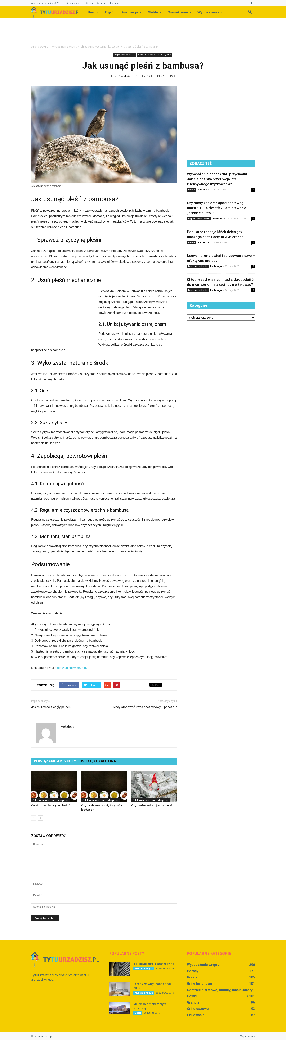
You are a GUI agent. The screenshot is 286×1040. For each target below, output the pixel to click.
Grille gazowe (198, 1009)
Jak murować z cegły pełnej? (51, 707)
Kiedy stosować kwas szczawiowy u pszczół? (145, 707)
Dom (91, 12)
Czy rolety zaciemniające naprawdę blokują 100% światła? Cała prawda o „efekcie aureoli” (216, 208)
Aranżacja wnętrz (144, 968)
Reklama (101, 2)
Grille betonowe (199, 984)
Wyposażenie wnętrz (124, 54)
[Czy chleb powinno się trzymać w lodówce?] (104, 786)
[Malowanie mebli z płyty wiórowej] (119, 1008)
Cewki (192, 996)
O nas (89, 2)
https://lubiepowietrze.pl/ (71, 667)
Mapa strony (247, 1036)
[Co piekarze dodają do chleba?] (54, 786)
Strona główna (74, 2)
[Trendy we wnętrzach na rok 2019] (119, 989)
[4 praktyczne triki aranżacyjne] (119, 969)
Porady (192, 971)
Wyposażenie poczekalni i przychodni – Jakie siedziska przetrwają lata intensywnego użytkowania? (218, 179)
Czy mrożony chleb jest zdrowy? (151, 805)
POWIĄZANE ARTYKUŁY (55, 761)
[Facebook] (252, 3)
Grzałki (192, 977)
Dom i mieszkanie (197, 266)
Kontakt (114, 2)
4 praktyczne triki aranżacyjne (153, 963)
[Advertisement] (143, 32)
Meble (153, 12)
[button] (250, 12)
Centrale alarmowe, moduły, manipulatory (220, 990)
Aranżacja (129, 12)
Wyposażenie (208, 12)
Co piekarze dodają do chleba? (50, 805)
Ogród (110, 12)
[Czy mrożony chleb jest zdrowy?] (154, 786)
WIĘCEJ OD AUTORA (98, 761)
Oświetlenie (177, 12)
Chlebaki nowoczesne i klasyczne (154, 54)
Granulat (193, 1002)
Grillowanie (196, 1015)
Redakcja (124, 75)
